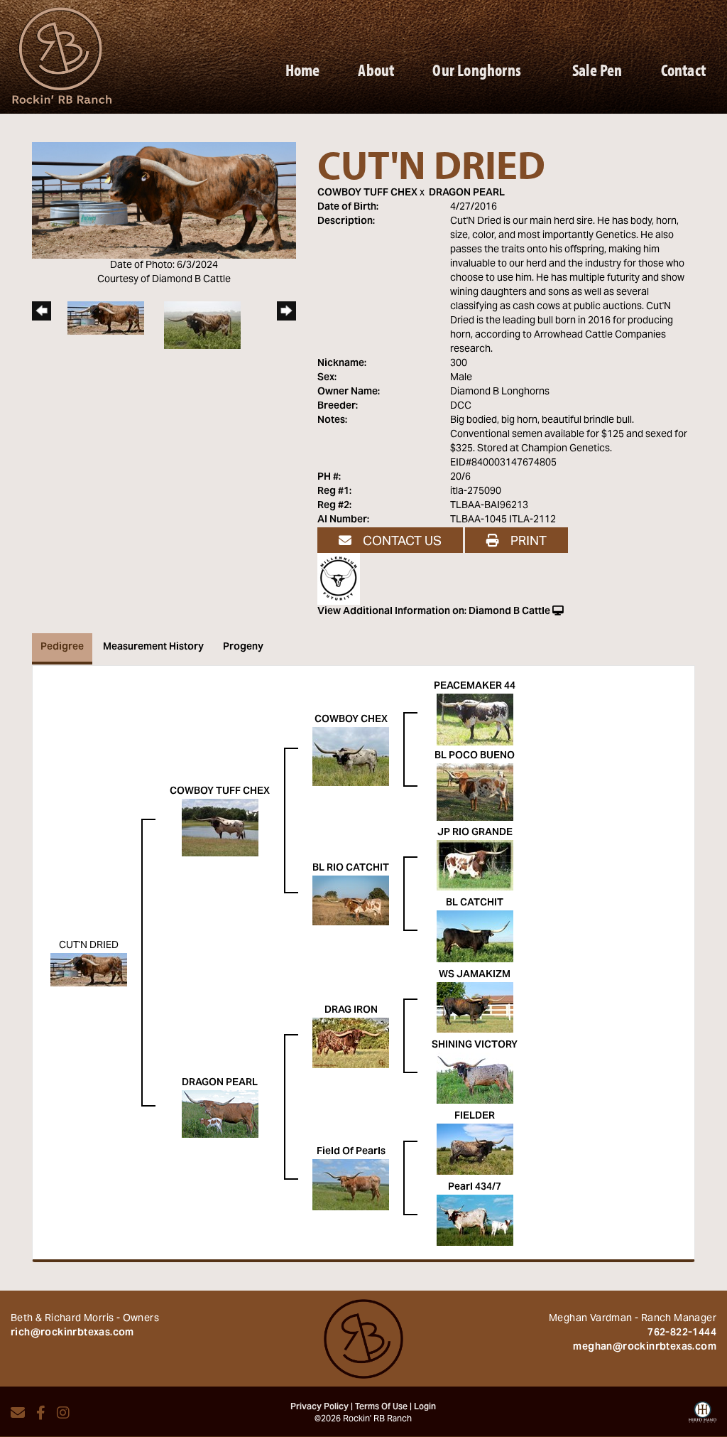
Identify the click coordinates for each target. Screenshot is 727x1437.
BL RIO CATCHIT (350, 868)
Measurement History (153, 647)
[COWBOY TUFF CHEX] (220, 828)
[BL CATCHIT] (475, 936)
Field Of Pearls (351, 1152)
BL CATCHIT (474, 903)
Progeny (243, 647)
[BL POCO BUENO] (475, 792)
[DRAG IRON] (350, 1043)
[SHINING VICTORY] (475, 1078)
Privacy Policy (319, 1407)
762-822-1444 (681, 1333)
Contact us (401, 541)
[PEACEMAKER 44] (475, 720)
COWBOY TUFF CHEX (367, 193)
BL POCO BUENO (474, 756)
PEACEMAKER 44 (474, 686)
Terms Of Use (381, 1407)
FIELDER (474, 1116)
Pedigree (62, 647)
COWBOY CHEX (351, 720)
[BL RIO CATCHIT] (350, 901)
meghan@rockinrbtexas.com (644, 1347)
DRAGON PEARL (467, 193)
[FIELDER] (475, 1150)
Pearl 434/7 (474, 1187)
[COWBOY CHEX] (350, 757)
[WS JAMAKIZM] (475, 1007)
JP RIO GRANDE (475, 833)
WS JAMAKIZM (474, 975)
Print (527, 541)
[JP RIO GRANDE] (475, 865)
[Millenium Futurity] (342, 579)
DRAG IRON (351, 1010)
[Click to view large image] (164, 200)
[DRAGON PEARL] (220, 1114)
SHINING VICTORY (475, 1045)
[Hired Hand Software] (702, 1417)
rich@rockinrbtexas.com (72, 1333)
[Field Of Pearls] (350, 1185)
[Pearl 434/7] (475, 1221)
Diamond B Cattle (509, 612)
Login (425, 1407)
